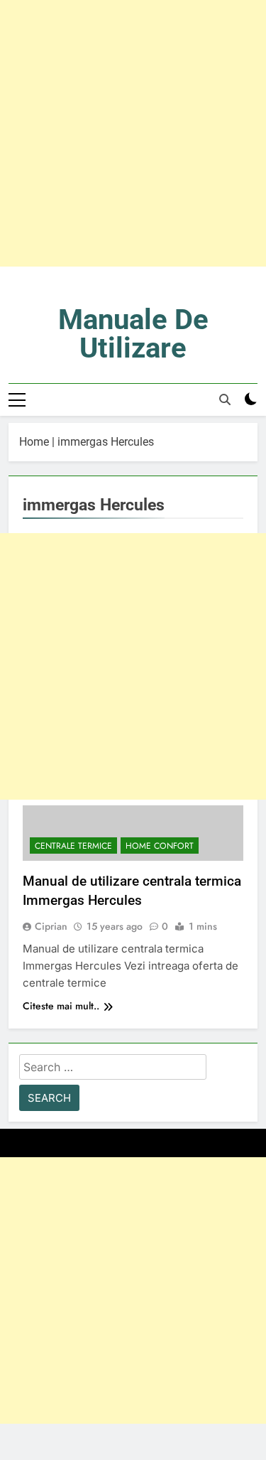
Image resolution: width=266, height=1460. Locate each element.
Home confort (160, 845)
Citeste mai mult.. (61, 1006)
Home (34, 442)
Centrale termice (73, 845)
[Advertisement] (133, 133)
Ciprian (51, 926)
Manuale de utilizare (133, 334)
